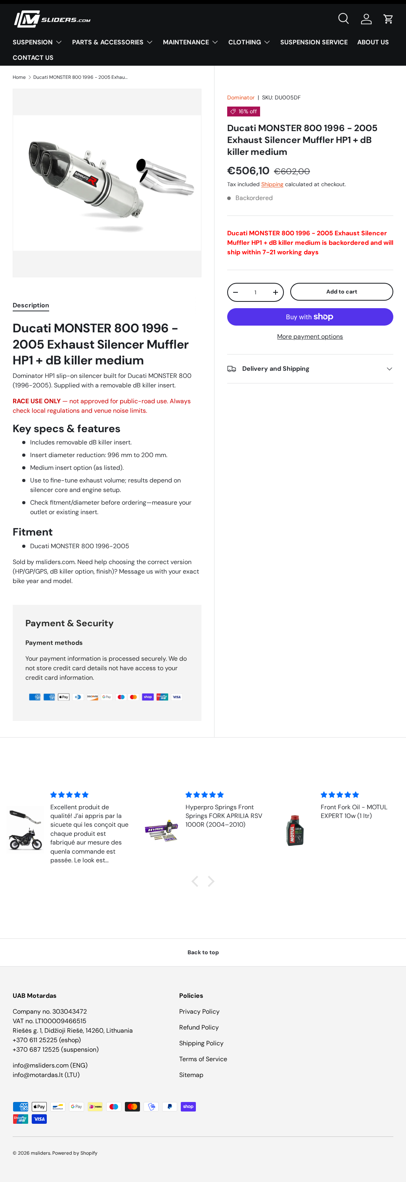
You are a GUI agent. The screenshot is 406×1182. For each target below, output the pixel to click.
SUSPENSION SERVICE (314, 42)
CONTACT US (33, 57)
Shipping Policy (201, 1043)
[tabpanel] (107, 453)
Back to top (203, 952)
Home (19, 77)
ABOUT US (373, 42)
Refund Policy (199, 1027)
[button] (388, 19)
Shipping (272, 184)
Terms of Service (203, 1059)
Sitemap (191, 1075)
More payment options (310, 336)
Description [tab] (31, 305)
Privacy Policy (199, 1011)
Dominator (241, 97)
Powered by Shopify (75, 1153)
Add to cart (341, 291)
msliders (40, 1153)
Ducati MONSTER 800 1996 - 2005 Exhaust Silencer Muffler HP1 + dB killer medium (80, 77)
